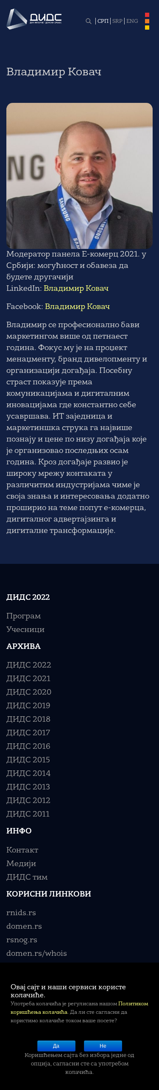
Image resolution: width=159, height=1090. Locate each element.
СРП (103, 21)
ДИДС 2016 (28, 747)
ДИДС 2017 (28, 733)
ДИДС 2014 (28, 774)
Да (56, 1046)
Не (103, 1046)
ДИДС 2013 (28, 787)
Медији (21, 864)
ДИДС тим (26, 877)
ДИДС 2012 (28, 801)
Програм (23, 616)
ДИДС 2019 (28, 706)
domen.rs (24, 926)
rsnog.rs (21, 940)
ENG (132, 21)
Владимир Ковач (76, 289)
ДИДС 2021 (28, 679)
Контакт (22, 850)
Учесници (25, 630)
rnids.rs (21, 913)
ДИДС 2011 (28, 814)
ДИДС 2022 (28, 665)
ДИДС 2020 (28, 692)
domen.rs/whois (36, 954)
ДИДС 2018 (28, 719)
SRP (117, 21)
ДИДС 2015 (28, 760)
